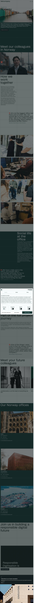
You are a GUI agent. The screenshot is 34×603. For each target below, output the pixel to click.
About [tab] (28, 292)
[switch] (12, 309)
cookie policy (8, 303)
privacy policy (5, 304)
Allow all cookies (27, 312)
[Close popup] (1, 577)
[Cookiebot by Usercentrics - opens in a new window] (28, 289)
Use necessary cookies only (6, 312)
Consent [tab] (5, 292)
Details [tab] (17, 292)
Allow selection (16, 312)
